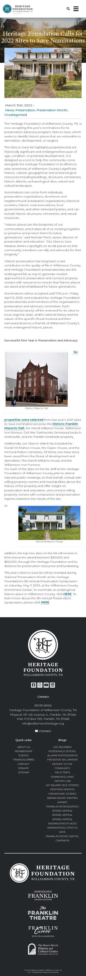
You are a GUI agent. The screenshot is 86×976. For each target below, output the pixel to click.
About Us (23, 747)
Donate (23, 768)
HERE (67, 594)
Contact (45, 731)
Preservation (25, 110)
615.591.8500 (43, 705)
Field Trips (62, 772)
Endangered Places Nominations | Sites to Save (62, 828)
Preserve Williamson (62, 759)
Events (24, 755)
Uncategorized (15, 115)
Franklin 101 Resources (62, 806)
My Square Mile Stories (62, 785)
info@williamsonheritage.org (43, 723)
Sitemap (23, 772)
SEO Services (54, 972)
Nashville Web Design (40, 972)
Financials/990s (23, 759)
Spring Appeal (62, 810)
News (9, 110)
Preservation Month (52, 110)
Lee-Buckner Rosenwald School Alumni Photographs (62, 751)
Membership (23, 751)
